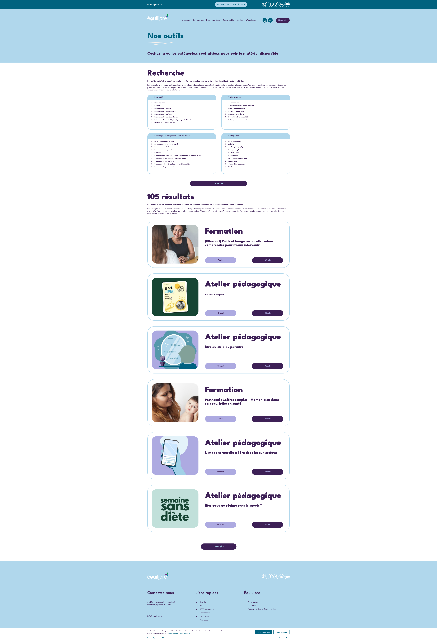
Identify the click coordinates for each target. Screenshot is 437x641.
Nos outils (282, 20)
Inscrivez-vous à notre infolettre (231, 4)
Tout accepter (263, 632)
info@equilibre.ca (155, 5)
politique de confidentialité (179, 633)
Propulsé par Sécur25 (155, 638)
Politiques (204, 620)
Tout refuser (281, 632)
